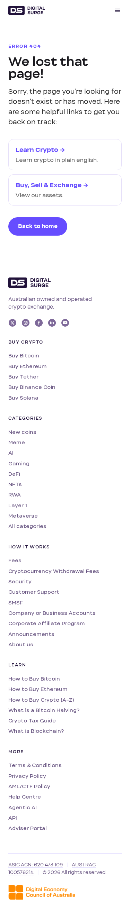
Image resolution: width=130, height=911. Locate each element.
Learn (17, 665)
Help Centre (24, 796)
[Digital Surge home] (26, 10)
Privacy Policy (27, 776)
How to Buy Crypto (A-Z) (41, 699)
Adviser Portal (27, 828)
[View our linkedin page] (52, 323)
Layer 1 (17, 505)
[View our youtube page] (65, 323)
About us (20, 644)
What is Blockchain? (36, 731)
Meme (16, 442)
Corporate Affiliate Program (46, 623)
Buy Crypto (25, 342)
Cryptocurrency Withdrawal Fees (53, 571)
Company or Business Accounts (52, 613)
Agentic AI (22, 807)
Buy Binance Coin (31, 387)
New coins (22, 432)
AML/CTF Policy (29, 786)
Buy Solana (23, 397)
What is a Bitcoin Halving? (43, 710)
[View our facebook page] (39, 323)
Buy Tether (23, 376)
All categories (27, 526)
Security (20, 581)
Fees (14, 560)
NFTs (15, 484)
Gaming (18, 463)
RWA (14, 494)
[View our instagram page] (25, 323)
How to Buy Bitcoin (34, 678)
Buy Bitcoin (23, 355)
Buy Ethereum (27, 366)
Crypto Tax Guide (32, 720)
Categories (25, 418)
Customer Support (33, 592)
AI (11, 452)
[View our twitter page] (12, 323)
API (12, 817)
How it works (29, 547)
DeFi (14, 474)
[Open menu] (117, 10)
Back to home (38, 226)
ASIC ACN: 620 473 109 (35, 865)
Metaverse (23, 515)
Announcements (31, 634)
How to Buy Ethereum (38, 689)
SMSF (15, 602)
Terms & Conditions (35, 765)
